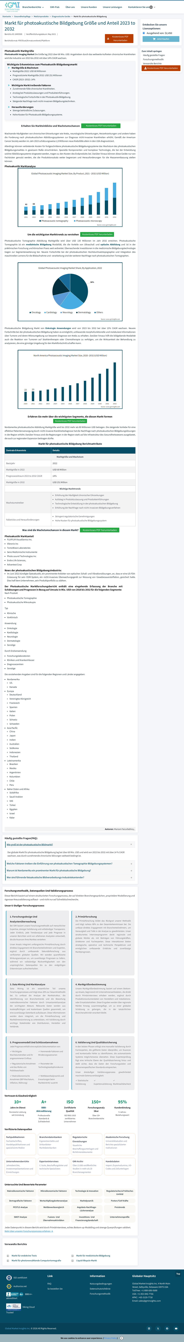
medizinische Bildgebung (38, 244)
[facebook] (167, 1328)
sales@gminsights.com (150, 1300)
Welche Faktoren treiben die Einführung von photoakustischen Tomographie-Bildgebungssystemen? (59, 863)
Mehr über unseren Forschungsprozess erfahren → (29, 1231)
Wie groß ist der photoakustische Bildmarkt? (30, 844)
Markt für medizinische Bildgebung (93, 1255)
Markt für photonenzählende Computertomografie (36, 1260)
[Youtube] (176, 1328)
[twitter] (158, 1328)
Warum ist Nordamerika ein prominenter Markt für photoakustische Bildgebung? (49, 870)
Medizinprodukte (41, 16)
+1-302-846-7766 (145, 1293)
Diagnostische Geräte (61, 16)
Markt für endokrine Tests (24, 1255)
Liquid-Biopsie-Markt (86, 1260)
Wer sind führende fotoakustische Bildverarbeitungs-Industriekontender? (45, 877)
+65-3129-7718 (146, 1297)
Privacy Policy (110, 1338)
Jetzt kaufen (163, 38)
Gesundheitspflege (22, 16)
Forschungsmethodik (153, 59)
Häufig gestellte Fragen (154, 55)
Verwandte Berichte (152, 63)
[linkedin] (149, 1328)
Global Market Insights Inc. (17, 1328)
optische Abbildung (110, 244)
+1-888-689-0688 (149, 1290)
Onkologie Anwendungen (58, 328)
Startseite (6, 16)
